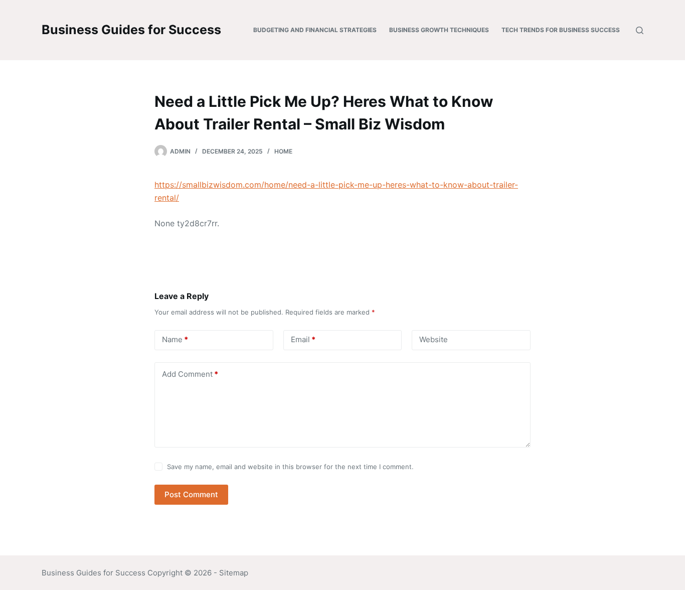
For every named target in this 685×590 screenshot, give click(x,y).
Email (303, 339)
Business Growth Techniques (439, 30)
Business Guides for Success (131, 29)
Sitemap (233, 572)
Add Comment (190, 374)
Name (175, 339)
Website (433, 339)
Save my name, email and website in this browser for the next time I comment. (290, 467)
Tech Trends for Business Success (560, 30)
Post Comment (191, 494)
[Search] (639, 30)
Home (283, 151)
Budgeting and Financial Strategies (315, 30)
